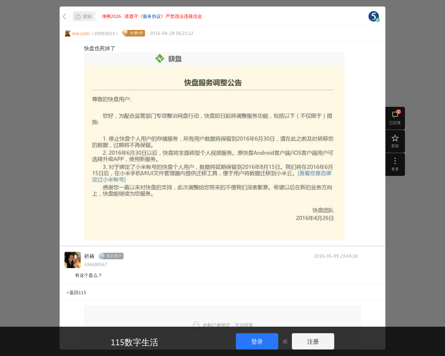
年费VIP (136, 33)
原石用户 (114, 255)
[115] (373, 16)
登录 (257, 341)
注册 (313, 341)
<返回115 (76, 292)
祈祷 (89, 255)
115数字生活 (134, 342)
